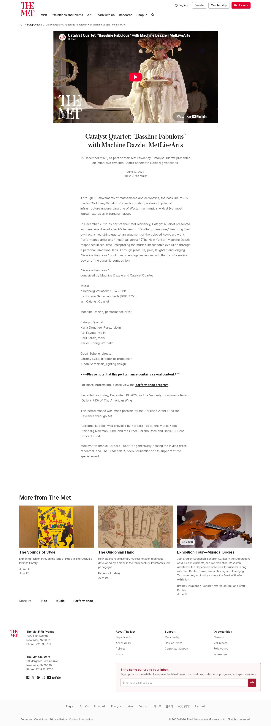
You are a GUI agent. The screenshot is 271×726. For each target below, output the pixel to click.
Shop (140, 15)
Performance (83, 600)
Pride (43, 600)
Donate (199, 5)
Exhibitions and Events (67, 15)
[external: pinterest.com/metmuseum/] (38, 677)
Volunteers (220, 643)
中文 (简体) (184, 706)
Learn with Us (105, 15)
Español (85, 706)
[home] (21, 24)
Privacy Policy (58, 719)
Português (100, 706)
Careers (219, 637)
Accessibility (123, 643)
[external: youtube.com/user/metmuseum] (54, 677)
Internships (220, 654)
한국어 (169, 706)
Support (170, 631)
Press (119, 654)
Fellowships (221, 648)
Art (89, 15)
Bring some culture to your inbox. (145, 669)
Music (60, 600)
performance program (151, 385)
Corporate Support (176, 648)
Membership (219, 5)
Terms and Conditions (33, 719)
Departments (123, 637)
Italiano (130, 706)
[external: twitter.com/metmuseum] (32, 677)
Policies (120, 648)
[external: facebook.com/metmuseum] (27, 677)
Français (116, 706)
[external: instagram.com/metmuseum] (43, 677)
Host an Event (173, 643)
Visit (44, 15)
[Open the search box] (152, 15)
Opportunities (223, 631)
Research (125, 15)
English (70, 706)
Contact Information (81, 719)
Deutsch (144, 706)
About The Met (125, 631)
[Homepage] (27, 9)
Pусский (200, 706)
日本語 (157, 706)
